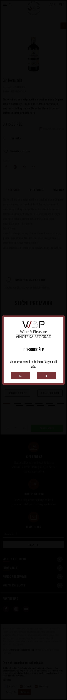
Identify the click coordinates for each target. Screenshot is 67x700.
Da (20, 376)
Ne (47, 376)
